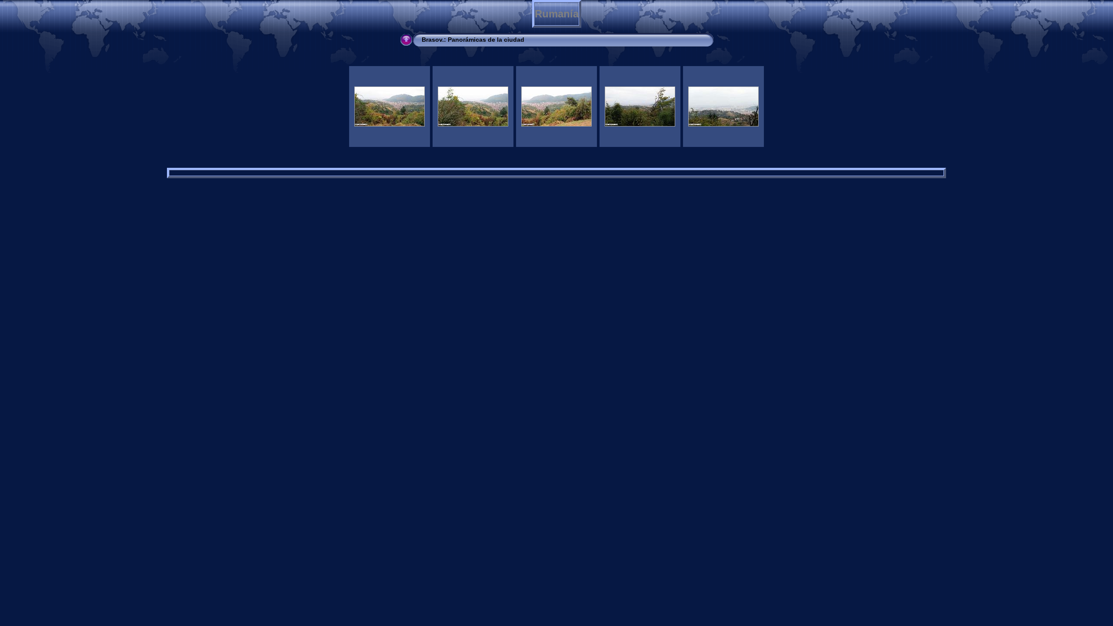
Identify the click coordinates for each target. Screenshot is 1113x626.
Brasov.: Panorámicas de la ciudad (473, 39)
